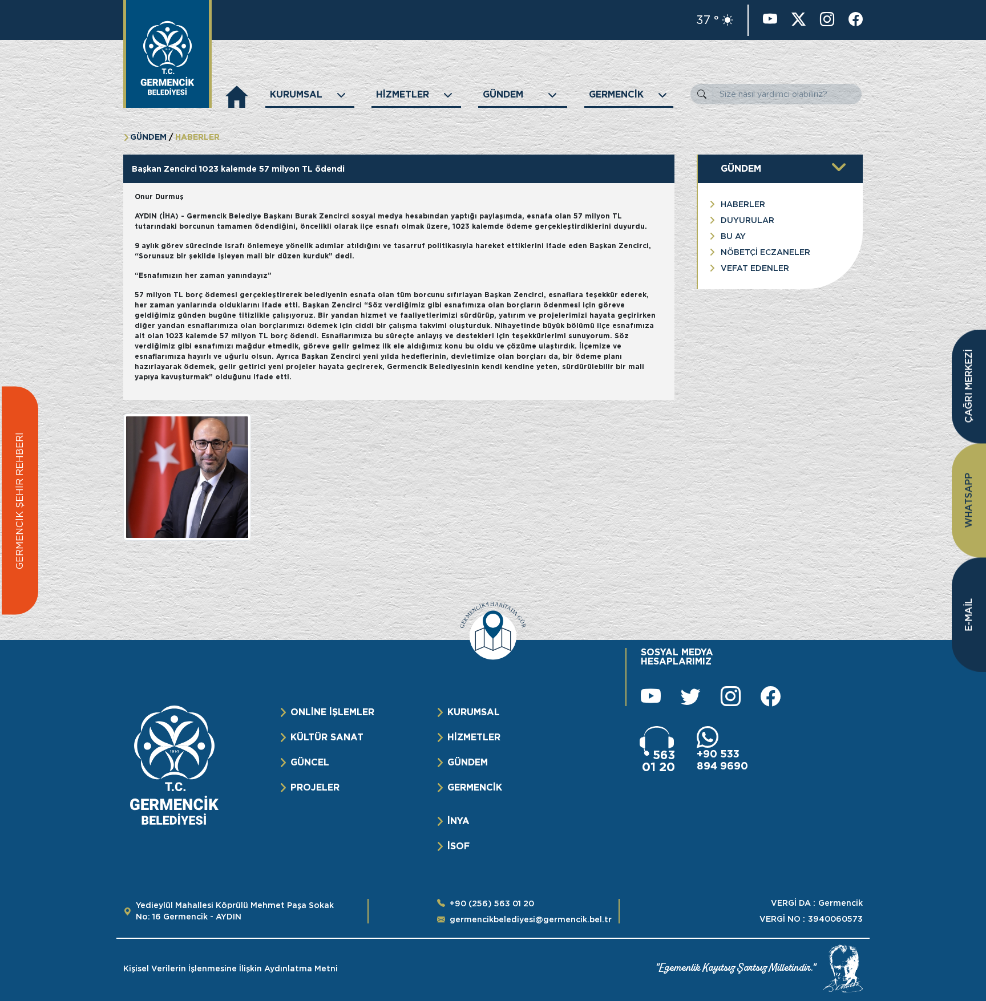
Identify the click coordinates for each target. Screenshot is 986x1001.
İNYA (458, 821)
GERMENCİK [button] (616, 94)
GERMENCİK (474, 787)
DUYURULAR (747, 220)
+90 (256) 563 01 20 (492, 903)
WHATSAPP (968, 500)
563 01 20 (658, 761)
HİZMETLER (473, 737)
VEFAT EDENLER (755, 268)
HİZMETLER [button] (402, 94)
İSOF (458, 846)
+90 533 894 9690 (722, 760)
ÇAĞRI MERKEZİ (968, 386)
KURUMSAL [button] (296, 94)
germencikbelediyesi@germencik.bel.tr (531, 919)
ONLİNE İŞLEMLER (332, 712)
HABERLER (743, 204)
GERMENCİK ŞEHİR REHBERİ (19, 500)
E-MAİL (968, 614)
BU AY (733, 236)
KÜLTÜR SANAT (326, 737)
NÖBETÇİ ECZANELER (765, 252)
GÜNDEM (467, 762)
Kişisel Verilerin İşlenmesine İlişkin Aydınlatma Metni (230, 968)
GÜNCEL (309, 762)
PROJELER (315, 787)
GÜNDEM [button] (503, 94)
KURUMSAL (473, 712)
